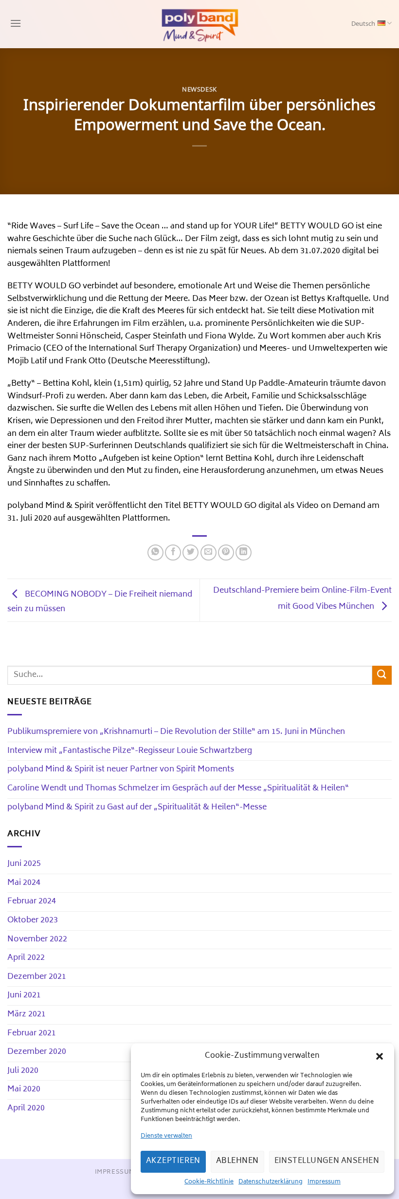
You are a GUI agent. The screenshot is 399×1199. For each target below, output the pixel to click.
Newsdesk (199, 90)
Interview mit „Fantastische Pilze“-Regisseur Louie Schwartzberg (129, 751)
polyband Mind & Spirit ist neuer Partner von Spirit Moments (120, 769)
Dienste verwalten (166, 1136)
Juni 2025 (24, 864)
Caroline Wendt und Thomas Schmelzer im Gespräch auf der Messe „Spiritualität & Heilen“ (178, 788)
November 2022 (37, 939)
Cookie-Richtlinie (209, 1182)
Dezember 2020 (36, 1052)
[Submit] (382, 675)
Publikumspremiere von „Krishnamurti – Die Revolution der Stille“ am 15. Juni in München (176, 732)
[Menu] (14, 24)
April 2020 (26, 1108)
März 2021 (26, 1014)
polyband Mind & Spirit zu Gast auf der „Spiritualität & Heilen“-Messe (137, 807)
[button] (379, 1056)
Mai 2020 (23, 1089)
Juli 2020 (22, 1071)
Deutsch (363, 24)
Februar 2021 (31, 1033)
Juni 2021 (24, 995)
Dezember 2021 (36, 977)
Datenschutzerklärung (270, 1182)
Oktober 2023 (32, 920)
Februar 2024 (31, 901)
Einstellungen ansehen (326, 1161)
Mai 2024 (23, 883)
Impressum (324, 1182)
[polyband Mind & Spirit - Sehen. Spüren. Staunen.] (199, 24)
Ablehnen (237, 1161)
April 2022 (26, 958)
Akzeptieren (173, 1161)
